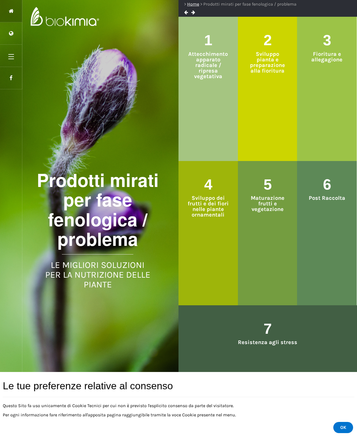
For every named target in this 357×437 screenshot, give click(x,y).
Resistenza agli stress (267, 342)
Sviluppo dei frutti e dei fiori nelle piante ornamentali (208, 206)
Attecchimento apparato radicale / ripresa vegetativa (208, 65)
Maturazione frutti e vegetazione (267, 203)
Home (193, 4)
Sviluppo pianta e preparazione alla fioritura (267, 62)
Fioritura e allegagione (326, 57)
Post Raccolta (327, 198)
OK (343, 427)
